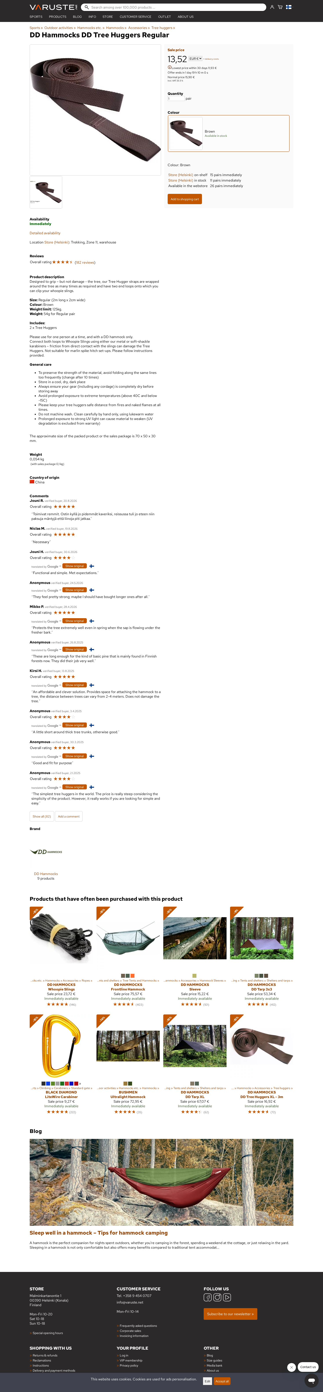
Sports (36, 17)
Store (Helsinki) (180, 175)
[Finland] (289, 7)
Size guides (214, 1360)
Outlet (164, 17)
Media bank (214, 1365)
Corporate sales (130, 1331)
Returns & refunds (45, 1355)
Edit (207, 1381)
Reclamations (42, 1360)
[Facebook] (208, 1297)
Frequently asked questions (138, 1326)
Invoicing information (134, 1336)
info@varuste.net (130, 1302)
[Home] (53, 7)
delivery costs (212, 59)
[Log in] (272, 7)
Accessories (139, 27)
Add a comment (69, 816)
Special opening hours (48, 1333)
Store (108, 17)
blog (77, 17)
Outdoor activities (60, 27)
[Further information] (170, 67)
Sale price (176, 50)
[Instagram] (217, 1297)
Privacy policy (129, 1365)
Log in (124, 1355)
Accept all (222, 1381)
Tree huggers (163, 27)
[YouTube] (227, 1297)
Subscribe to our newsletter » (230, 1314)
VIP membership (131, 1360)
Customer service (136, 17)
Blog (210, 1355)
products (58, 17)
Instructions (41, 1365)
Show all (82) (42, 816)
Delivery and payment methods (54, 1370)
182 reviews (85, 262)
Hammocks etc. (91, 27)
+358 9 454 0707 (137, 1295)
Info (92, 17)
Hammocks (116, 27)
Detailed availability (45, 233)
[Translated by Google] (44, 566)
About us (186, 17)
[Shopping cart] (280, 7)
